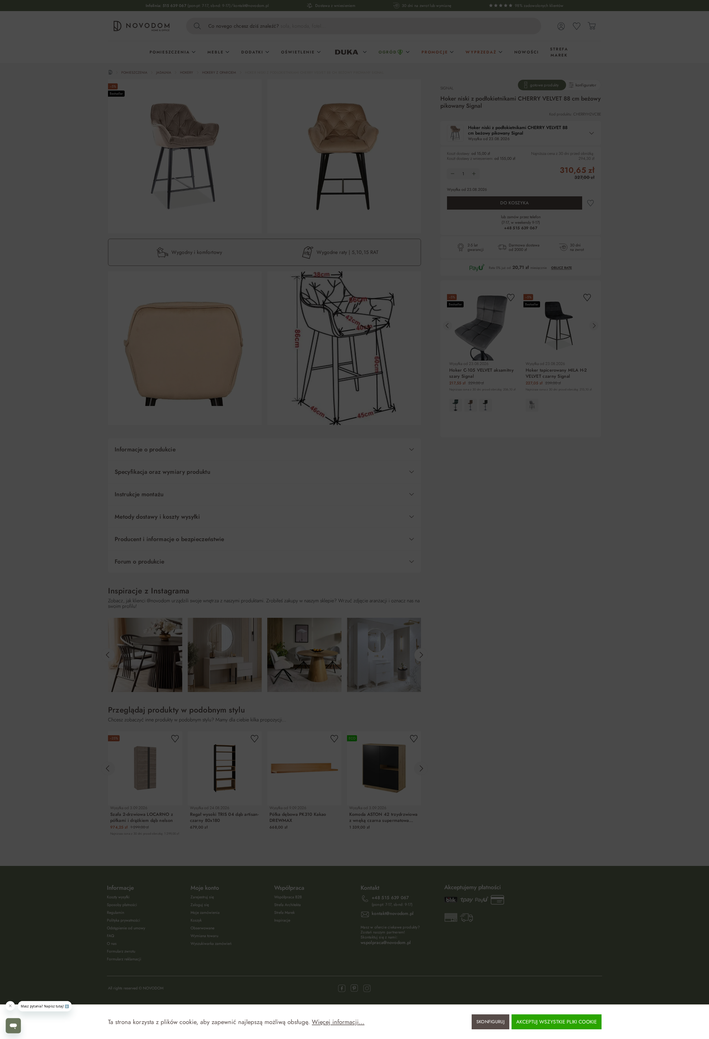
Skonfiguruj (490, 1022)
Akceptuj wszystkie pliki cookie (556, 1021)
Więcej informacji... (338, 1021)
